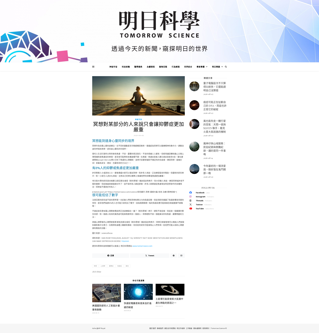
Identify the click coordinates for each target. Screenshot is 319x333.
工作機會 (189, 328)
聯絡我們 (160, 328)
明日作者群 (181, 328)
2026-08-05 (208, 177)
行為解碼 (176, 66)
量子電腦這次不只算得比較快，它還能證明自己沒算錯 (214, 86)
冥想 (95, 266)
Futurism (125, 241)
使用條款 (205, 328)
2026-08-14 (208, 158)
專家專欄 (201, 66)
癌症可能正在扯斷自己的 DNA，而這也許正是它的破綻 (215, 105)
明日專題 (216, 66)
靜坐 (127, 266)
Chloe (98, 272)
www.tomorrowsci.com (142, 246)
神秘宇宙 (113, 66)
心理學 (103, 266)
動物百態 (163, 66)
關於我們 (152, 328)
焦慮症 (119, 266)
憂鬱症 (111, 266)
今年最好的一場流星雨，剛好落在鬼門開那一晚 (214, 169)
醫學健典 (138, 66)
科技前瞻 (126, 66)
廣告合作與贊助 (170, 328)
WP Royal (101, 328)
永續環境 (151, 66)
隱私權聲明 (197, 328)
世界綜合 (188, 66)
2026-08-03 (208, 94)
